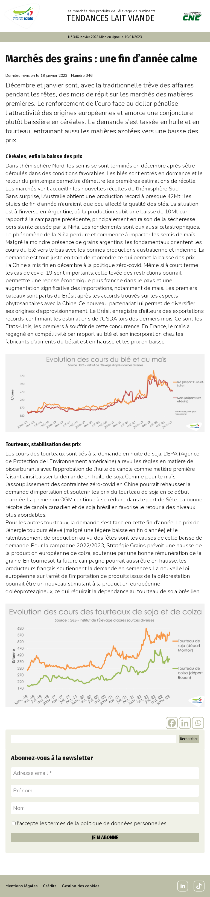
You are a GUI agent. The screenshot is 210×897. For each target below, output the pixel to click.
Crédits (49, 886)
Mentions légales (21, 886)
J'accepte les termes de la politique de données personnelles (91, 823)
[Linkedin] (185, 723)
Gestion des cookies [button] (80, 886)
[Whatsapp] (198, 723)
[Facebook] (172, 723)
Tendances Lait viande (110, 18)
